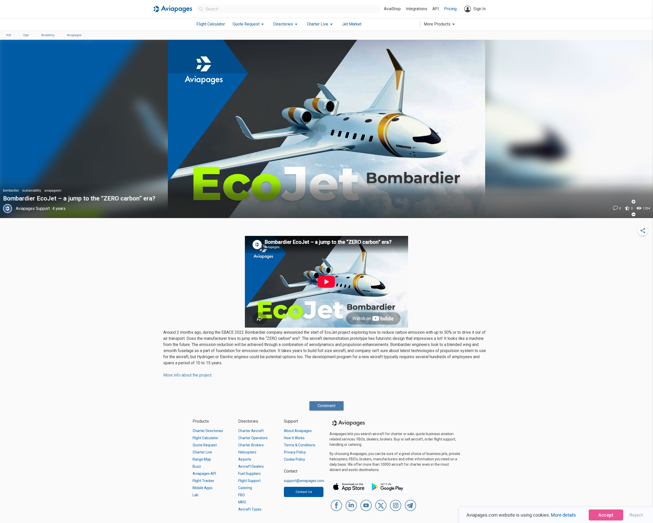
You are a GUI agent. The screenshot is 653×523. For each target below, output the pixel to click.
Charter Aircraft (251, 431)
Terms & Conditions (299, 445)
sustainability (31, 190)
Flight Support (249, 481)
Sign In (479, 8)
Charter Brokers (251, 445)
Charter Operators (253, 438)
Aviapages (74, 35)
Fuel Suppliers (249, 474)
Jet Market (351, 24)
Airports (244, 459)
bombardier (11, 190)
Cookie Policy (294, 459)
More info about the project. (187, 375)
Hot (8, 35)
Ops (26, 35)
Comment (327, 405)
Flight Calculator (210, 24)
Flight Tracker (203, 481)
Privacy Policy (295, 452)
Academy (48, 35)
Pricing (450, 8)
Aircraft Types (249, 509)
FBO (241, 495)
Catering (245, 488)
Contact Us (304, 492)
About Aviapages (298, 431)
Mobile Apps (202, 488)
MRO (242, 502)
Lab (195, 495)
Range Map (202, 459)
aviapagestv (52, 190)
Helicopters (247, 452)
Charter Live (202, 452)
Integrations (416, 8)
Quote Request (205, 445)
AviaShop (392, 8)
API (435, 8)
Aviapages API (204, 474)
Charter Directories (208, 431)
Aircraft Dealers (251, 466)
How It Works (294, 438)
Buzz (197, 466)
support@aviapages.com (304, 481)
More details (563, 515)
